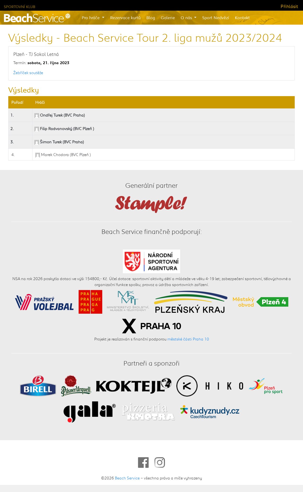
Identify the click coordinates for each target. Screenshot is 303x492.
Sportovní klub (19, 6)
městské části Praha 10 (188, 338)
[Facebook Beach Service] (143, 462)
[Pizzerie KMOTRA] (147, 411)
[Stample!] (151, 203)
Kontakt (242, 17)
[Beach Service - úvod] (37, 17)
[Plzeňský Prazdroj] (76, 385)
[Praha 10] (151, 325)
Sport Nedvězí (215, 17)
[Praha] (90, 301)
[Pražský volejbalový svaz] (44, 301)
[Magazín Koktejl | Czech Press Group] (134, 385)
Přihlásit (289, 6)
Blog (150, 17)
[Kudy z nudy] (209, 411)
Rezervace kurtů (125, 17)
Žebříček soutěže (28, 72)
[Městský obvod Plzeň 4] (260, 301)
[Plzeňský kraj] (190, 301)
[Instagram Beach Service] (159, 462)
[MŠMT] (128, 301)
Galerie (168, 17)
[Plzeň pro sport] (265, 385)
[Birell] (38, 385)
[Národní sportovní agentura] (151, 260)
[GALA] (89, 411)
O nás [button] (187, 17)
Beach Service (127, 477)
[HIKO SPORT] (209, 385)
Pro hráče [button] (91, 17)
